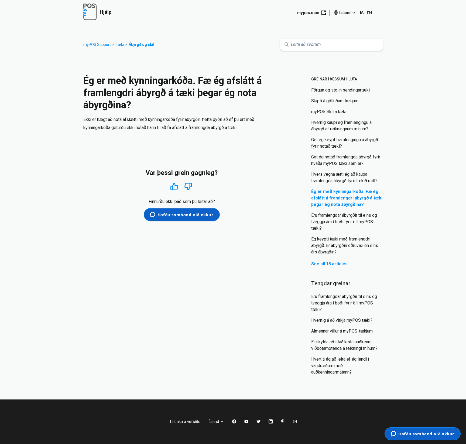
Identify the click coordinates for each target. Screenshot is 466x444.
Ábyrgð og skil (141, 44)
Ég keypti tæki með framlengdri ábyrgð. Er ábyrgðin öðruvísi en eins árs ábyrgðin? (344, 245)
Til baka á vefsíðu (184, 421)
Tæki (120, 44)
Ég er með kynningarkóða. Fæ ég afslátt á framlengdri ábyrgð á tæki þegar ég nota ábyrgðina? (346, 198)
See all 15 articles (329, 263)
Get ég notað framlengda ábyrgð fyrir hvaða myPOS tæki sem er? (345, 160)
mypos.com (308, 12)
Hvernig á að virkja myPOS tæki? (341, 320)
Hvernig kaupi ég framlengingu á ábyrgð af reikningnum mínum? (341, 125)
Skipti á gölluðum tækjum (334, 100)
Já (174, 186)
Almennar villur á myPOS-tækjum (342, 331)
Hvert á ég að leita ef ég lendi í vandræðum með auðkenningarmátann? (340, 366)
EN (369, 13)
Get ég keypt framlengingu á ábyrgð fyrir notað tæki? (344, 143)
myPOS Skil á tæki (328, 111)
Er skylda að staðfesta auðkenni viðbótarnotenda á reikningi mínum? (344, 345)
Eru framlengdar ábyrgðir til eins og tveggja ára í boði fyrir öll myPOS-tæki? (344, 222)
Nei (188, 186)
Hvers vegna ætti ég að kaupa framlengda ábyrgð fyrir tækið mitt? (344, 177)
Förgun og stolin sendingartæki (340, 90)
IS (362, 13)
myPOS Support (97, 44)
